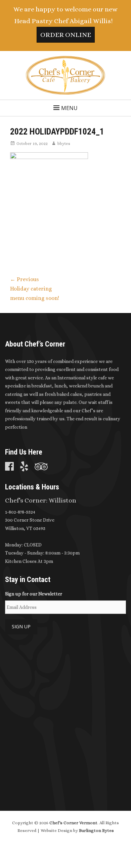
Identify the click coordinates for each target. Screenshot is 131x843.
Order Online (65, 35)
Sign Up (21, 626)
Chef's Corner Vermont (73, 822)
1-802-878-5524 (20, 512)
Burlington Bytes (96, 830)
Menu (69, 108)
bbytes (63, 143)
